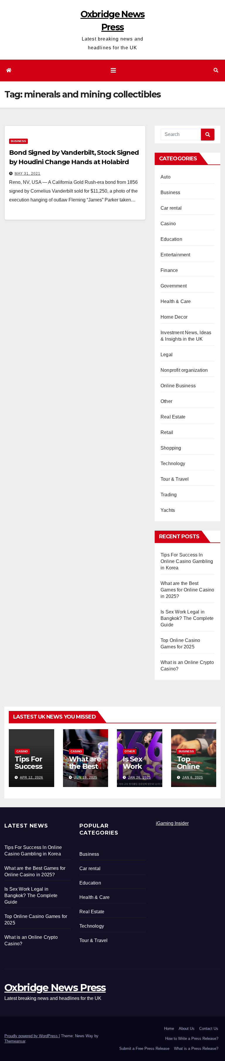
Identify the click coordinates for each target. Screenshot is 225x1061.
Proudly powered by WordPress (31, 1036)
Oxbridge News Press (55, 987)
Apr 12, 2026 (31, 777)
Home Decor (174, 317)
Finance (169, 270)
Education (171, 239)
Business (18, 141)
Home (169, 1028)
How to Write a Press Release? (191, 1038)
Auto (166, 176)
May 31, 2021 (27, 173)
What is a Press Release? (196, 1048)
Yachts (168, 510)
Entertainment (175, 254)
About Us (187, 1028)
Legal (167, 354)
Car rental (171, 208)
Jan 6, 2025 (192, 777)
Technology (173, 463)
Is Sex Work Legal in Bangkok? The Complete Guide (187, 618)
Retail (167, 432)
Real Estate (173, 416)
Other (166, 401)
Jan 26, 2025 (139, 777)
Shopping (171, 447)
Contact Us (208, 1028)
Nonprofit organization (184, 370)
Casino (168, 223)
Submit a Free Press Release (144, 1048)
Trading (169, 494)
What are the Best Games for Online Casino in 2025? (187, 590)
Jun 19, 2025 (85, 777)
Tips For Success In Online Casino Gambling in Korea (187, 561)
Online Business (178, 385)
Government (174, 285)
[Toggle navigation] (113, 70)
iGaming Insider (172, 823)
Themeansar (14, 1041)
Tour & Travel (175, 479)
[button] (216, 70)
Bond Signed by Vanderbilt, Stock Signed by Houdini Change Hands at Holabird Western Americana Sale (74, 162)
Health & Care (176, 301)
